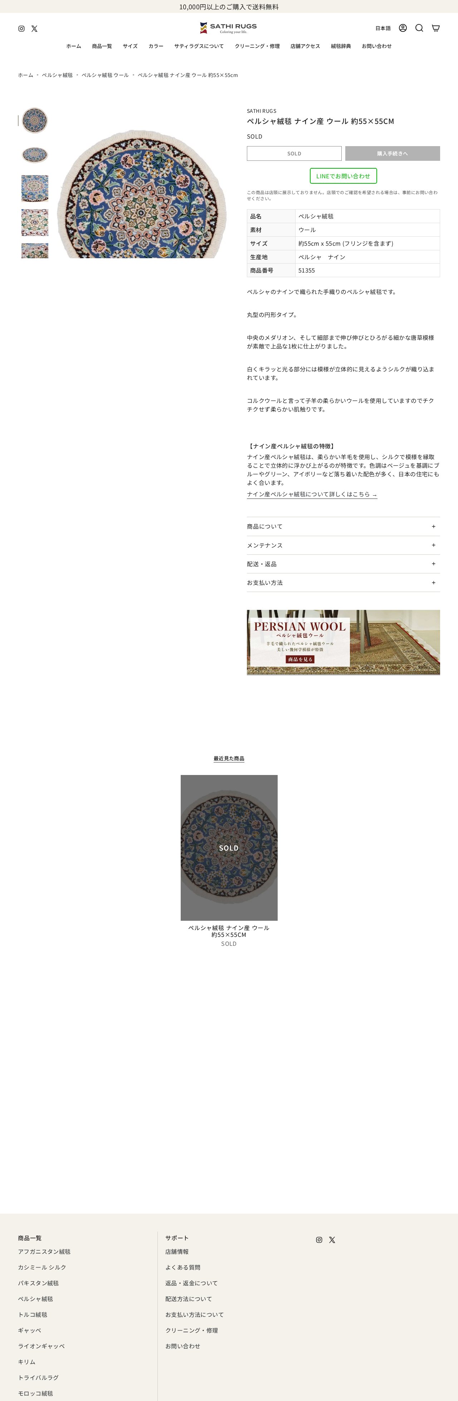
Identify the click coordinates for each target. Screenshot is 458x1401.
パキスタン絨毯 (38, 1283)
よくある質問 (182, 1267)
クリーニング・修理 (191, 1330)
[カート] (436, 28)
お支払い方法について (194, 1314)
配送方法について (188, 1298)
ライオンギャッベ (41, 1346)
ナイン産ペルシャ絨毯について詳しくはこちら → (312, 494)
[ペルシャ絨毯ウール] (343, 642)
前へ (55, 182)
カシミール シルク (42, 1267)
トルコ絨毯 (32, 1314)
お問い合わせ (182, 1346)
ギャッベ (30, 1330)
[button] (102, 46)
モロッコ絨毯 (35, 1393)
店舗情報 (177, 1251)
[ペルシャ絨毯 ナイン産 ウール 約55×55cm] (229, 848)
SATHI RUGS (261, 110)
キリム (26, 1361)
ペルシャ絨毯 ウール (105, 74)
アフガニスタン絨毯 (44, 1251)
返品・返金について (191, 1283)
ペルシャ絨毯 (57, 74)
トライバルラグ (38, 1377)
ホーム (25, 74)
